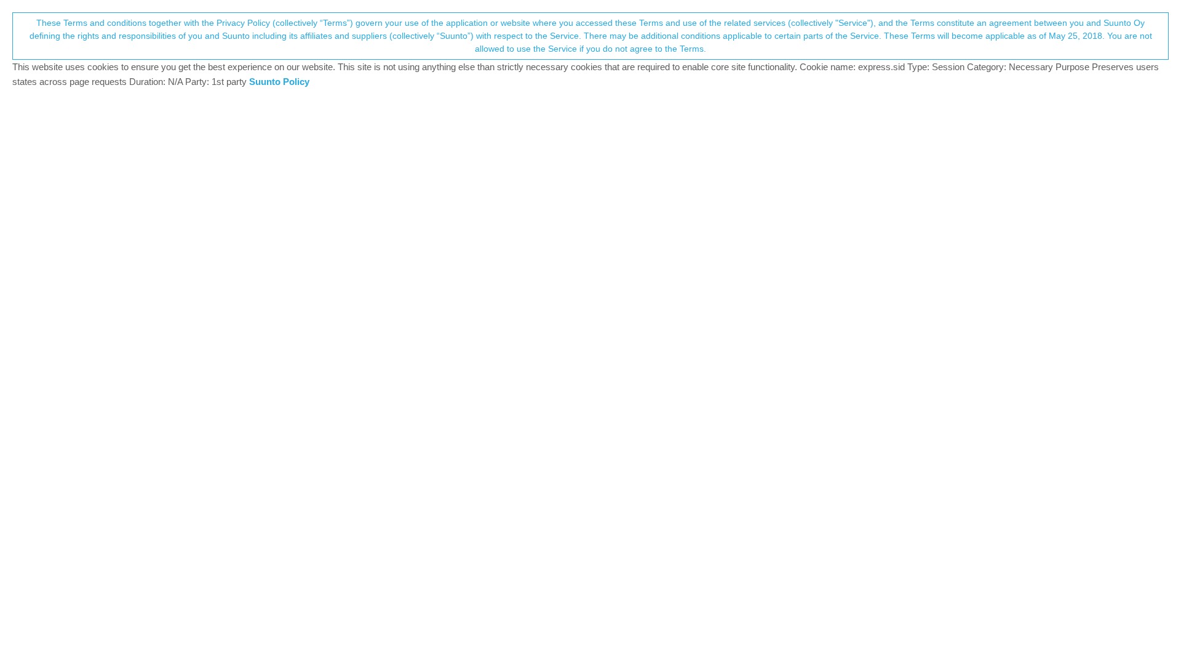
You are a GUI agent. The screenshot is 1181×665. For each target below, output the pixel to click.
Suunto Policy (279, 81)
